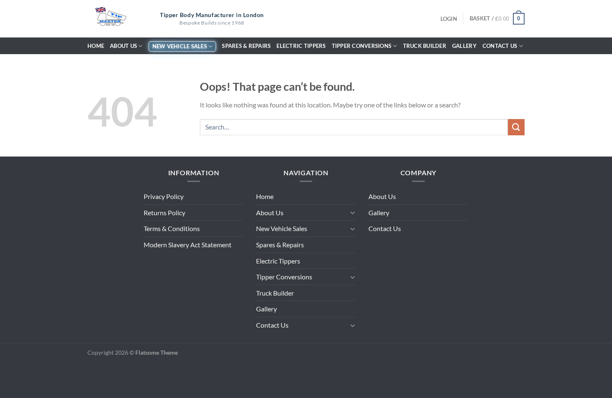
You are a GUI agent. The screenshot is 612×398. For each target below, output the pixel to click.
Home (95, 45)
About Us (123, 45)
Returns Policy (164, 212)
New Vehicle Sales (179, 46)
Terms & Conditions (172, 228)
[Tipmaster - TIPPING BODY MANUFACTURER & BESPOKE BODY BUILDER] (110, 18)
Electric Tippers (301, 45)
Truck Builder (424, 45)
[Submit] (516, 127)
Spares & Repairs (246, 45)
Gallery (464, 45)
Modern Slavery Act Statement (187, 245)
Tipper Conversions (362, 45)
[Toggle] (352, 212)
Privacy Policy (164, 196)
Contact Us (500, 45)
